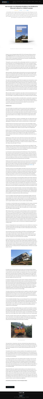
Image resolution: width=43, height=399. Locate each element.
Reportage (29, 1)
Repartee (36, 1)
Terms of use (19, 397)
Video (39, 1)
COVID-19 (25, 1)
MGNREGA (31, 164)
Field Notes (18, 1)
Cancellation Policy (23, 397)
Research (33, 1)
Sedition (22, 1)
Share (28, 10)
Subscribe (14, 1)
